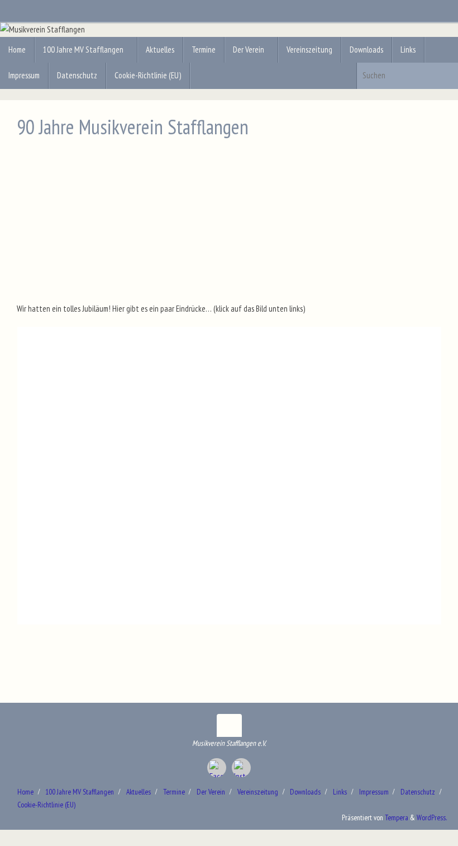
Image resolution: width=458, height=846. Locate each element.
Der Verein (211, 792)
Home (25, 792)
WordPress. (432, 817)
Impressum (374, 792)
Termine (174, 792)
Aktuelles (138, 792)
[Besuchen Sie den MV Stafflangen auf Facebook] (216, 767)
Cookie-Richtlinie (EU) (46, 805)
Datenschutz (417, 792)
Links (340, 792)
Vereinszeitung (257, 792)
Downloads (305, 792)
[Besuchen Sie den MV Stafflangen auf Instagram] (241, 767)
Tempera (396, 817)
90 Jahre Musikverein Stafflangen (133, 127)
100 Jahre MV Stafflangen (79, 792)
